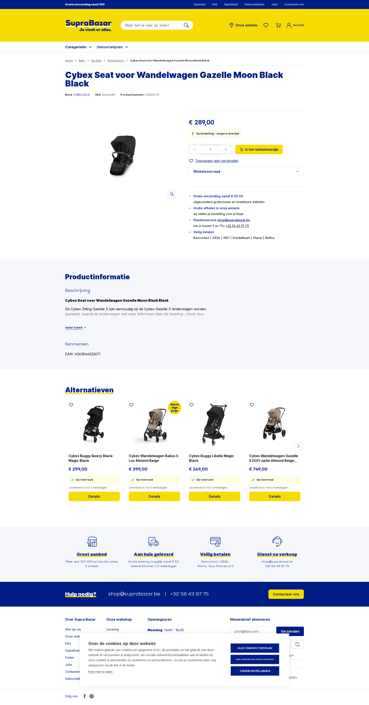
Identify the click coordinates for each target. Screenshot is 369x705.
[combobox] (150, 25)
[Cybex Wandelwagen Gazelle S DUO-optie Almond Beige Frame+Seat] (275, 424)
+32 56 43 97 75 (237, 226)
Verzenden (290, 631)
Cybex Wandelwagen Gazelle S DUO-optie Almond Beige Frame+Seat (273, 458)
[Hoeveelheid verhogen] (226, 149)
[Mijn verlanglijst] (267, 25)
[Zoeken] (186, 25)
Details (94, 496)
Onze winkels (74, 636)
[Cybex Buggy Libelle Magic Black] (215, 424)
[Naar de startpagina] (89, 25)
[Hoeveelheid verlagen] (195, 149)
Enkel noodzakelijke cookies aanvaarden (255, 659)
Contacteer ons (294, 4)
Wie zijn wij (73, 629)
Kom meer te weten (100, 671)
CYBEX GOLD (81, 94)
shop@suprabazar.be (233, 220)
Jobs (274, 4)
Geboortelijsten (254, 4)
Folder (69, 657)
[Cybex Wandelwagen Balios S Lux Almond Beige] (154, 424)
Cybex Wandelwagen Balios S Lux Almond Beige (153, 458)
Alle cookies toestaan (255, 648)
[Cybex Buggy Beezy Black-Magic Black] (94, 424)
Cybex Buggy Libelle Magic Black (211, 458)
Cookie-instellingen (255, 671)
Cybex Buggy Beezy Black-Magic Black (91, 458)
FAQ (214, 4)
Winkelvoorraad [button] (206, 171)
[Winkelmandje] (278, 25)
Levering (112, 629)
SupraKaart (231, 4)
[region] (122, 156)
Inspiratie (199, 4)
